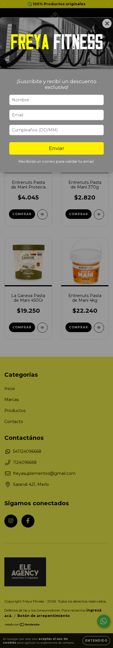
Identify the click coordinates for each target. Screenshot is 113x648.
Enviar (56, 148)
